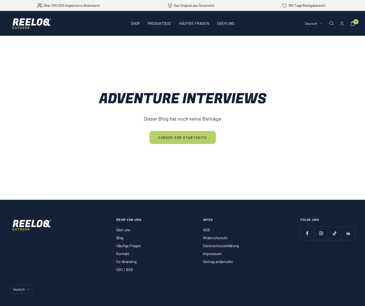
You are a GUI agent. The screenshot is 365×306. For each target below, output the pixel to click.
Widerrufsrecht (215, 238)
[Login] (342, 23)
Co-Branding (126, 261)
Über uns (123, 230)
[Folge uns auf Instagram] (321, 233)
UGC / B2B (124, 269)
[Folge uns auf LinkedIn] (348, 233)
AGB (206, 230)
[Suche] (331, 23)
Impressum (212, 253)
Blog (119, 238)
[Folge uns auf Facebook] (307, 233)
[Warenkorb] (352, 23)
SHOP (135, 23)
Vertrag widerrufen (218, 261)
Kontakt (122, 253)
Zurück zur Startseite (182, 137)
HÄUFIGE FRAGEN (194, 23)
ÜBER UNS (225, 23)
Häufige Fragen (128, 245)
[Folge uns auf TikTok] (334, 233)
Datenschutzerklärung (221, 245)
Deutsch (311, 23)
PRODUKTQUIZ (159, 23)
